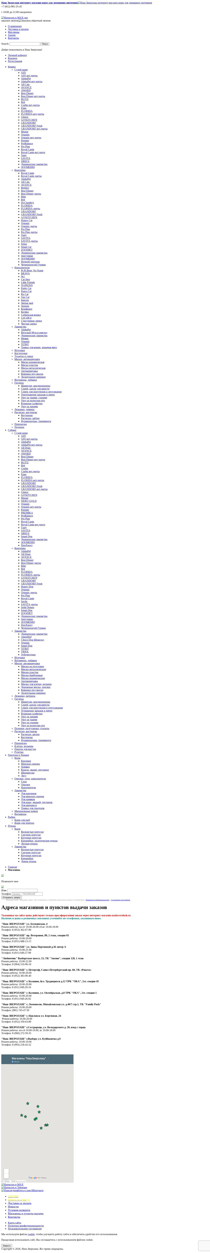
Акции (12, 35)
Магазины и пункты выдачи (25, 1213)
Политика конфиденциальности (26, 1225)
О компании (15, 26)
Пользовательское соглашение (25, 1228)
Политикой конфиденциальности (97, 900)
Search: (5, 43)
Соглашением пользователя (120, 900)
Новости (13, 1206)
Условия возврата (19, 1210)
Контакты (13, 38)
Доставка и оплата (18, 29)
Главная (12, 867)
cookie (31, 1234)
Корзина (12, 58)
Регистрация (15, 61)
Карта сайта (14, 1222)
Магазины (13, 32)
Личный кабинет (17, 55)
